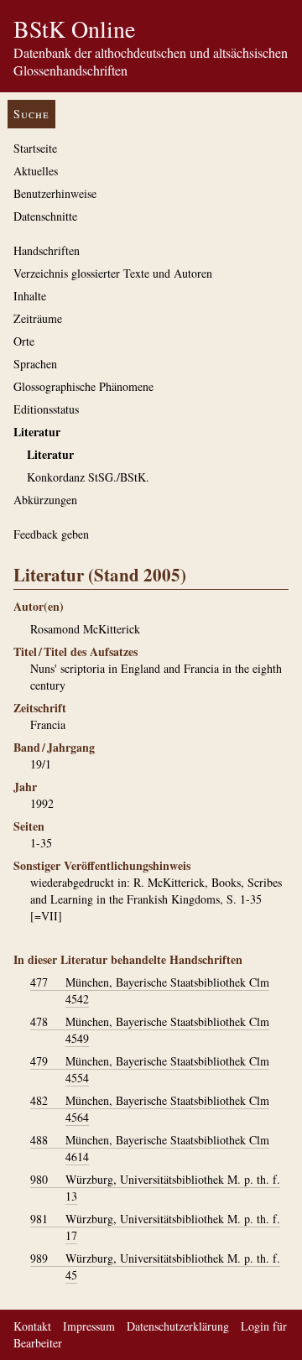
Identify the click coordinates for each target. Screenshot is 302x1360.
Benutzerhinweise (54, 193)
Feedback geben (51, 534)
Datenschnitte (45, 216)
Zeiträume (37, 318)
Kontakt (32, 1326)
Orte (23, 341)
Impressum (89, 1326)
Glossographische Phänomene (83, 386)
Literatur (36, 431)
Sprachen (35, 364)
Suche (31, 114)
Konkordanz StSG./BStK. (88, 477)
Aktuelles (35, 171)
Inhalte (29, 296)
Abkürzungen (45, 500)
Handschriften (46, 250)
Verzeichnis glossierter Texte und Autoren (112, 273)
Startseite (35, 148)
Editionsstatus (46, 409)
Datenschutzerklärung (178, 1326)
